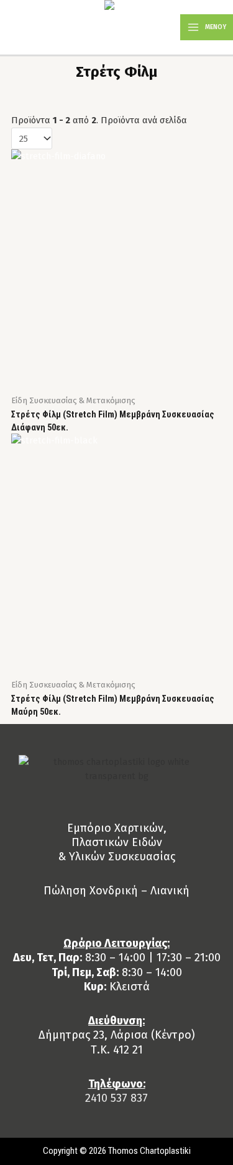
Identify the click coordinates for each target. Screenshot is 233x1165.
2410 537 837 (116, 1098)
